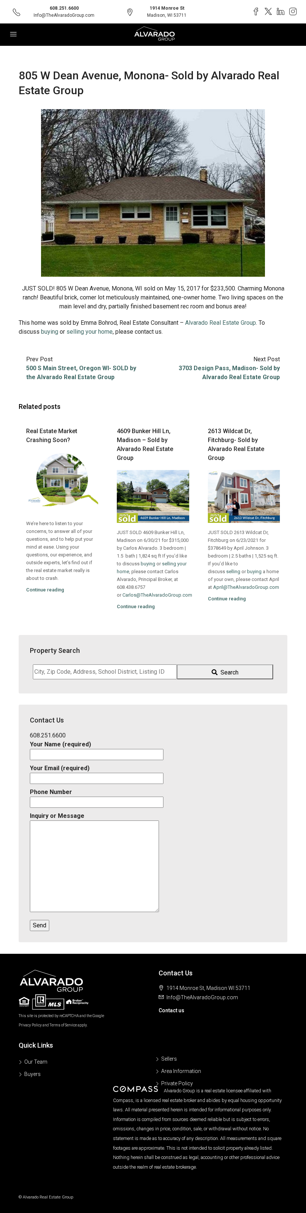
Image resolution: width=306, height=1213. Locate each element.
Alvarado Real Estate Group (220, 322)
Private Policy (177, 1083)
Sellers (169, 1059)
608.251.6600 (64, 8)
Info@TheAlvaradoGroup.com (64, 15)
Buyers (32, 1074)
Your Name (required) (60, 744)
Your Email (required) (60, 768)
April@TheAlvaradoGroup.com (246, 587)
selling (233, 571)
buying (49, 331)
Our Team (35, 1062)
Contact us (171, 1010)
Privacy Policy (30, 1025)
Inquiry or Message (57, 815)
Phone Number (51, 792)
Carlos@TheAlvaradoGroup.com (157, 595)
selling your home (89, 331)
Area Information (181, 1071)
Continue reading (45, 590)
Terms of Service (63, 1025)
